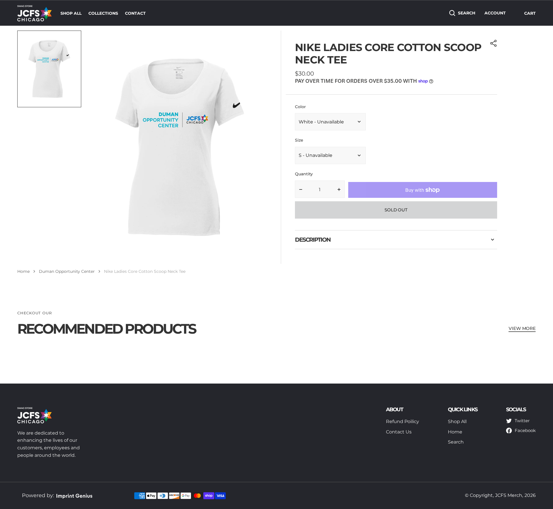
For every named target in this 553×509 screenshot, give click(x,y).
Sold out (396, 210)
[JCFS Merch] (34, 13)
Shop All (71, 13)
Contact (135, 13)
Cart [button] (530, 13)
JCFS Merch (508, 495)
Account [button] (495, 13)
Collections (103, 13)
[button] (493, 43)
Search (466, 13)
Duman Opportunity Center (67, 271)
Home (23, 271)
